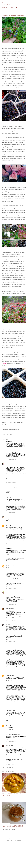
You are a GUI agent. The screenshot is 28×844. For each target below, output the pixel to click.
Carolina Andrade (9, 516)
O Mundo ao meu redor (7, 434)
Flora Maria (8, 745)
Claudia (7, 463)
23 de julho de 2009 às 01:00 (11, 620)
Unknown (8, 525)
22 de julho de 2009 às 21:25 (11, 562)
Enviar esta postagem (14, 429)
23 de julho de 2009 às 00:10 (11, 588)
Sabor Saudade (7, 4)
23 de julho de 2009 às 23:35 (11, 671)
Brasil (9, 431)
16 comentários (12, 798)
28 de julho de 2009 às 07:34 (11, 741)
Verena (7, 645)
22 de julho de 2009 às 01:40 (11, 482)
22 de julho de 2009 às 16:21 (11, 512)
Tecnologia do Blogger (15, 837)
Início (3, 7)
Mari (7, 624)
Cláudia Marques (9, 565)
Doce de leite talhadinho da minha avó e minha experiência (13, 826)
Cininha (7, 592)
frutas (12, 431)
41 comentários (12, 829)
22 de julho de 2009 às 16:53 (11, 522)
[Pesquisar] (25, 2)
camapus (4, 363)
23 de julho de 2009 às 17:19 (11, 641)
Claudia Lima (8, 608)
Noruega (16, 431)
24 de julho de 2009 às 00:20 (11, 706)
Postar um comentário (7, 767)
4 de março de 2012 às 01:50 (11, 764)
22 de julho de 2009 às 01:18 (11, 459)
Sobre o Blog (9, 7)
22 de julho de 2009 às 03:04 (11, 494)
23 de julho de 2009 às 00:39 (11, 604)
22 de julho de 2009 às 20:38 (11, 544)
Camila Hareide (9, 675)
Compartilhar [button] (5, 429)
